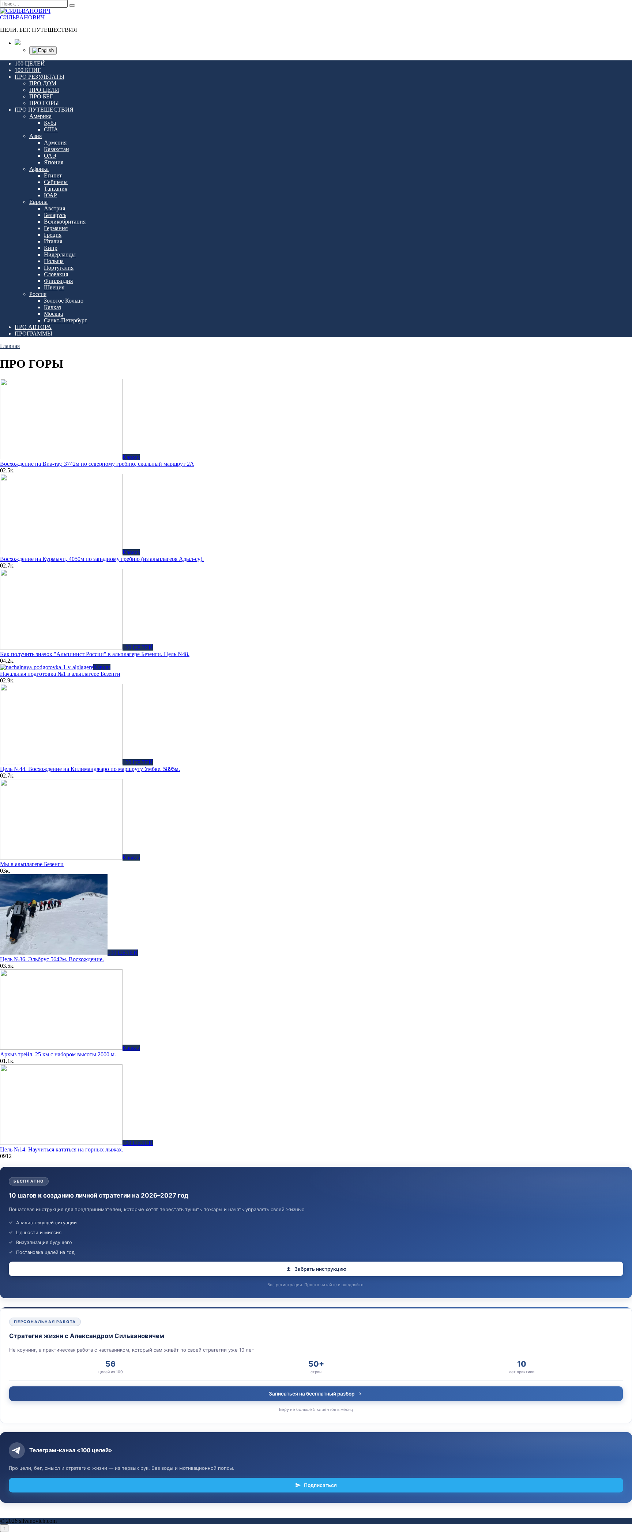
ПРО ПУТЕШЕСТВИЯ (44, 109)
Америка (40, 116)
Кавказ (52, 307)
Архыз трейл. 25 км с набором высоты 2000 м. (58, 1054)
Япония (53, 162)
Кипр (50, 248)
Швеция (54, 287)
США (51, 129)
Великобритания (65, 221)
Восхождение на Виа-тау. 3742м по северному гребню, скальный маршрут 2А (97, 464)
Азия (35, 136)
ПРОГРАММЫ (33, 333)
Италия (53, 241)
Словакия (56, 274)
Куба (50, 123)
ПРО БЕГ (41, 96)
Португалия (59, 268)
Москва (53, 314)
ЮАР (50, 195)
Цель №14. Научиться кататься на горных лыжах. (61, 1149)
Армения (55, 142)
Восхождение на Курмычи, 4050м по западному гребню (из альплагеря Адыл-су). (102, 559)
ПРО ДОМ (42, 83)
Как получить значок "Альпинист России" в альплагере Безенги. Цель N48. (94, 654)
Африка (39, 169)
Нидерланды (60, 254)
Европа (38, 202)
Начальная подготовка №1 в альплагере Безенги (60, 674)
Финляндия (58, 281)
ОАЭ (50, 156)
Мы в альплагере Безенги (32, 864)
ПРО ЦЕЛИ (44, 90)
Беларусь (55, 215)
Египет (53, 175)
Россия (37, 294)
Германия (56, 228)
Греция (52, 235)
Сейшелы (56, 182)
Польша (54, 261)
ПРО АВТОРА (33, 327)
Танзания (55, 189)
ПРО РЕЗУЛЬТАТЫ (39, 77)
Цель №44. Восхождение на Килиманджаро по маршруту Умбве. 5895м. (90, 769)
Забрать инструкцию (320, 1269)
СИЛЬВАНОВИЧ (22, 17)
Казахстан (56, 149)
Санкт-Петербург (65, 320)
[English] (43, 50)
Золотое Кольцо (63, 300)
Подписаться (320, 1485)
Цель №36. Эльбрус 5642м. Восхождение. (52, 959)
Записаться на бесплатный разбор (311, 1394)
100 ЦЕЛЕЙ (30, 63)
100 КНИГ (28, 70)
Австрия (54, 208)
